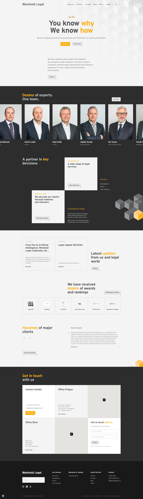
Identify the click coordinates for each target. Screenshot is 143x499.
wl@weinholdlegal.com (114, 480)
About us (51, 76)
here (110, 446)
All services (55, 476)
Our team (88, 4)
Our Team (116, 99)
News (101, 4)
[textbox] (98, 437)
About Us (70, 4)
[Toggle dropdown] (74, 4)
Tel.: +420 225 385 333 (64, 410)
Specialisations (104, 184)
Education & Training (42, 218)
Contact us (65, 43)
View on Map (61, 414)
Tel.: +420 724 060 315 (32, 446)
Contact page (112, 476)
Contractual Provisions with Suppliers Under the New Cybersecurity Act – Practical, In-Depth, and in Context (78, 215)
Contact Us (30, 412)
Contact (108, 4)
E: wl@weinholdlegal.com (34, 408)
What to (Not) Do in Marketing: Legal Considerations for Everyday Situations (78, 221)
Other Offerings (104, 189)
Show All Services (74, 185)
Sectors (102, 186)
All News (95, 268)
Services (79, 4)
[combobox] (104, 437)
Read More (28, 266)
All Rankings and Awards (112, 292)
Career (95, 4)
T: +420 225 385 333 (32, 405)
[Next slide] (30, 338)
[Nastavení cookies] (3, 496)
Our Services (77, 43)
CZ (116, 4)
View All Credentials (29, 352)
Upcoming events (73, 476)
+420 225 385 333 (113, 478)
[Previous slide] (24, 338)
